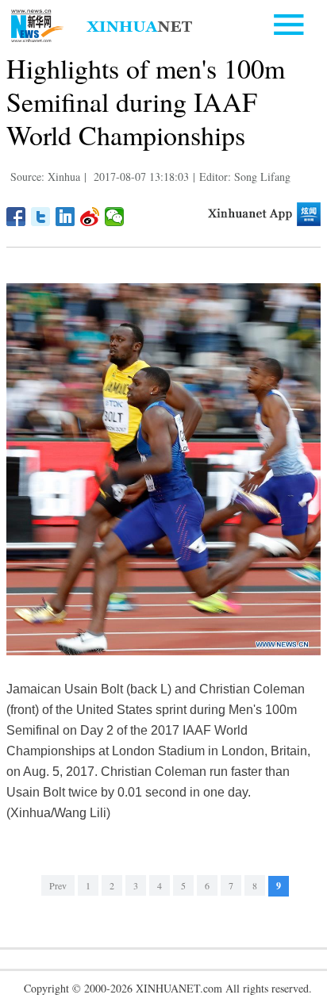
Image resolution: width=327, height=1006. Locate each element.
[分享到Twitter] (41, 216)
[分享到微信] (115, 216)
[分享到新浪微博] (90, 216)
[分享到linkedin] (65, 216)
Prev (58, 885)
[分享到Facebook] (16, 216)
